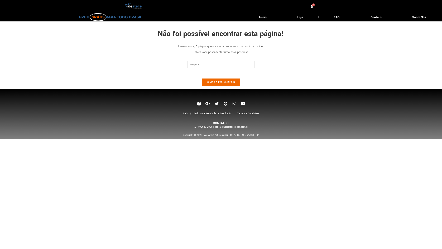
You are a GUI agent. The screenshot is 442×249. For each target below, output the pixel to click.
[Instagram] (234, 104)
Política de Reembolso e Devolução (212, 113)
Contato (376, 17)
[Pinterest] (225, 104)
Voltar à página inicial (221, 82)
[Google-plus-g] (208, 104)
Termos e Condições (248, 113)
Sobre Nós (419, 17)
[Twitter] (217, 104)
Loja (300, 17)
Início (263, 17)
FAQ (337, 17)
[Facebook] (199, 104)
